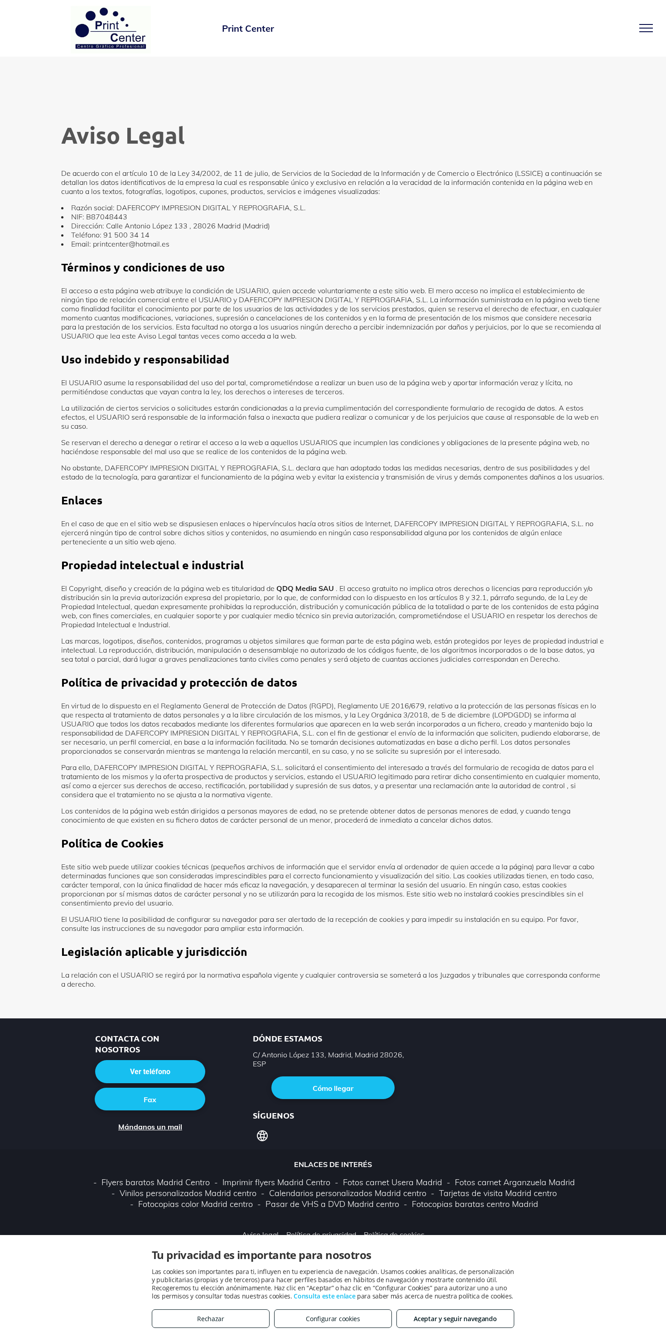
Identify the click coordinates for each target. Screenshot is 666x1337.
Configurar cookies (333, 1318)
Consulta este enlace (324, 1296)
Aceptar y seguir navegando (455, 1318)
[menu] (646, 28)
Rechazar (210, 1318)
